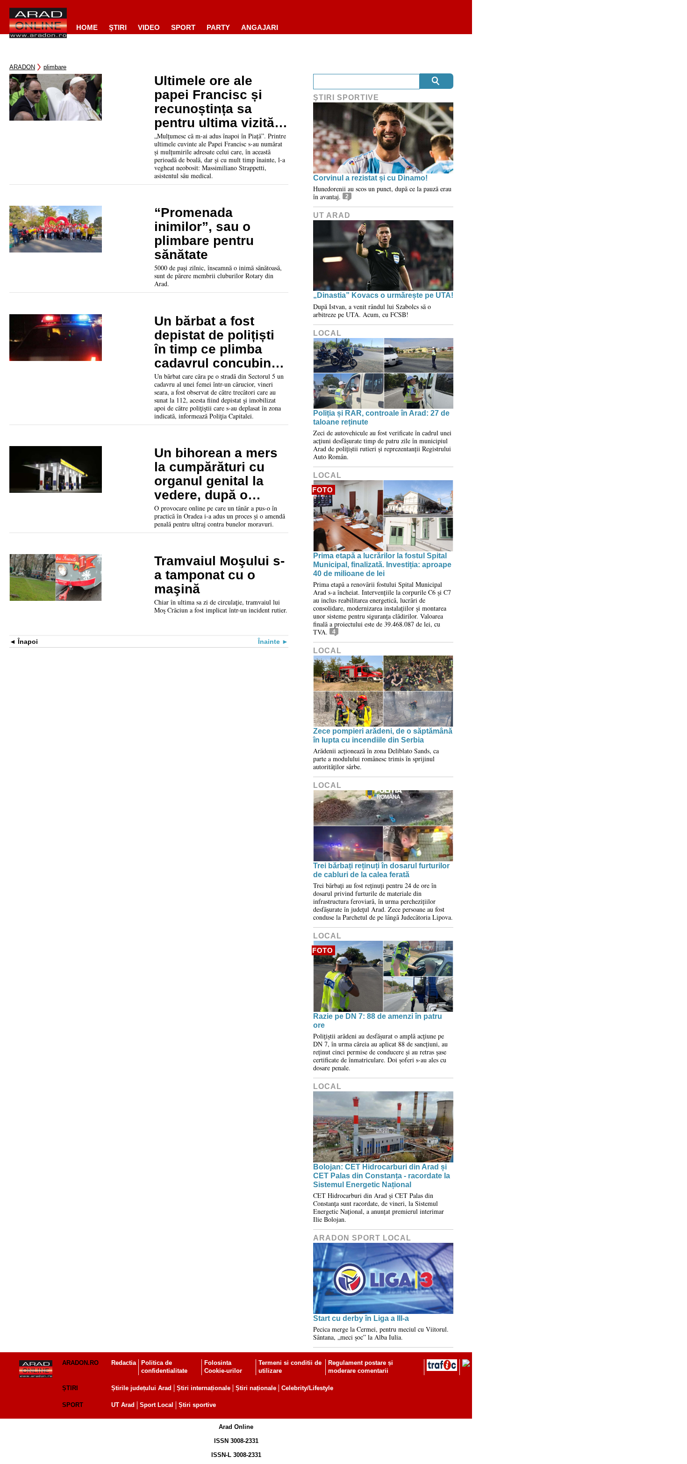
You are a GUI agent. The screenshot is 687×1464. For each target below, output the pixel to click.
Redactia (123, 1362)
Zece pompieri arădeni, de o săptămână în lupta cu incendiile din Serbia (382, 735)
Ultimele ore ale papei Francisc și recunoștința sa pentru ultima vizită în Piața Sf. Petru (214, 102)
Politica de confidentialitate (164, 1366)
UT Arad (332, 215)
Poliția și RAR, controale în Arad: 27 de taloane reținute (381, 417)
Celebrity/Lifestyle (307, 1388)
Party (218, 27)
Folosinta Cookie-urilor (223, 1366)
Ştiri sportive (346, 97)
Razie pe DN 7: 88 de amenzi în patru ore (377, 1020)
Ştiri (118, 27)
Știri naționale (256, 1388)
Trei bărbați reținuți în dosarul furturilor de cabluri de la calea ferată (381, 870)
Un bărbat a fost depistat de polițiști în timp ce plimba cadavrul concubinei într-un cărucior (218, 342)
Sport (183, 27)
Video (149, 27)
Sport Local (156, 1404)
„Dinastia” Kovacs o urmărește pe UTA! (383, 295)
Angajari (259, 27)
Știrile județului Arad (141, 1388)
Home (87, 27)
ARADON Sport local (362, 1238)
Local (327, 333)
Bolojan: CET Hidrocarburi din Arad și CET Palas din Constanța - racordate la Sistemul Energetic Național (381, 1176)
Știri (70, 1388)
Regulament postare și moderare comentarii (360, 1366)
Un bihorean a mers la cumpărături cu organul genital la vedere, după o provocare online (216, 474)
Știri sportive (197, 1404)
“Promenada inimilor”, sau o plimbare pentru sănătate (204, 234)
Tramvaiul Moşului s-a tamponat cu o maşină (219, 575)
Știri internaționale (203, 1388)
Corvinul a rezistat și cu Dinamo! (370, 178)
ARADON (22, 67)
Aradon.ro (80, 1362)
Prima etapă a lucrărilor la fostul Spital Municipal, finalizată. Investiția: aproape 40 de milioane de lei (382, 564)
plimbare (54, 67)
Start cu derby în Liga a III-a (361, 1318)
